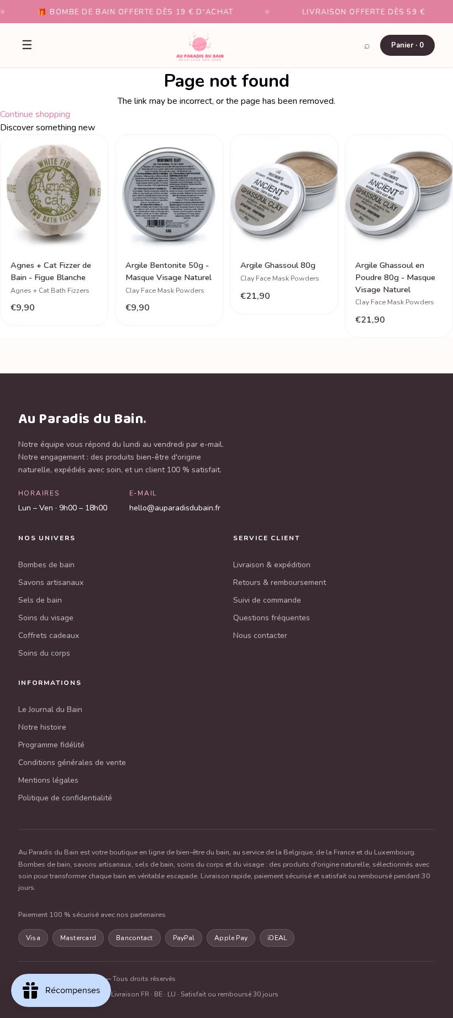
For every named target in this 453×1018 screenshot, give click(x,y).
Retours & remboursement (279, 582)
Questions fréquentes (271, 618)
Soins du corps (44, 653)
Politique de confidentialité (65, 798)
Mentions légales (48, 780)
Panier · (407, 45)
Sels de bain (40, 600)
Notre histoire (42, 727)
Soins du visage (45, 618)
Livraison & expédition (271, 565)
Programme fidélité (51, 745)
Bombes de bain (46, 565)
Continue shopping (35, 114)
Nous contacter (260, 635)
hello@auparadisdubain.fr (174, 508)
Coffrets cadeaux (48, 635)
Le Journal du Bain (50, 709)
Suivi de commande (267, 600)
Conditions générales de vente (72, 762)
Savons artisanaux (50, 582)
